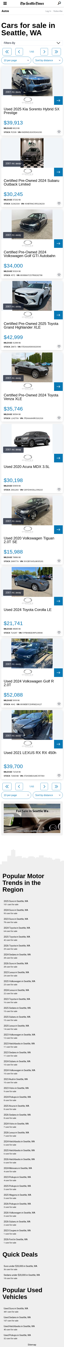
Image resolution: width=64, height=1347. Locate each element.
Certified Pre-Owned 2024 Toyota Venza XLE (31, 397)
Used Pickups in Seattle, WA (17, 1337)
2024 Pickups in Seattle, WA (17, 1098)
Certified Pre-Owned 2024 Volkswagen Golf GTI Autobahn (29, 254)
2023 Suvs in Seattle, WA (16, 920)
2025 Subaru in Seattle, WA (17, 1018)
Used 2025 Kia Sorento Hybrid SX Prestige (31, 111)
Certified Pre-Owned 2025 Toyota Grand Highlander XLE (31, 325)
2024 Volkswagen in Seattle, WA (19, 1072)
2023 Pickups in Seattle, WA (17, 1179)
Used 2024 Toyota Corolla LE (28, 610)
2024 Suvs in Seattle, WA (16, 912)
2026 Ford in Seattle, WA (16, 1241)
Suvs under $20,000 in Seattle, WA (20, 1268)
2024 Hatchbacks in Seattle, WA (19, 1143)
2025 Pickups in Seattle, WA (17, 1187)
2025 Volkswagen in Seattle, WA (19, 983)
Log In (48, 11)
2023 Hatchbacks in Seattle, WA (19, 1045)
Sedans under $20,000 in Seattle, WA (22, 1276)
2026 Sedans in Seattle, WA (17, 1116)
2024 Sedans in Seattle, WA (17, 956)
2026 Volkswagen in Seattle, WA (19, 1214)
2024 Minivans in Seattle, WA (18, 1170)
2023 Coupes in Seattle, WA (17, 1232)
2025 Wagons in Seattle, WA (17, 1196)
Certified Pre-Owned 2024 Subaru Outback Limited (31, 182)
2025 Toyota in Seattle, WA (17, 938)
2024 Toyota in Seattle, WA (17, 929)
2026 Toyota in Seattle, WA (17, 947)
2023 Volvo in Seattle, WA (16, 1090)
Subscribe (57, 11)
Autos (5, 11)
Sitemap (32, 1344)
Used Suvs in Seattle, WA (16, 1310)
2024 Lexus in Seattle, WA (16, 992)
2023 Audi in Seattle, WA (16, 1081)
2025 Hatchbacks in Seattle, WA (19, 1152)
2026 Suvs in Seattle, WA (16, 965)
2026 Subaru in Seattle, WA (17, 1223)
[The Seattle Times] (32, 3)
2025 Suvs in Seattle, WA (16, 903)
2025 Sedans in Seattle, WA (17, 1009)
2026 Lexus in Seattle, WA (16, 1134)
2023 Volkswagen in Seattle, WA (19, 1036)
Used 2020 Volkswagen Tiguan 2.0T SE (29, 540)
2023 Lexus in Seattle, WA (16, 974)
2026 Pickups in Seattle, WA (17, 1205)
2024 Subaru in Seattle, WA (17, 1063)
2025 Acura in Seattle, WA (16, 1107)
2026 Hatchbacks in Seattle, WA (19, 1161)
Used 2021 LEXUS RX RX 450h (30, 753)
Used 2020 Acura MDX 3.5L (27, 467)
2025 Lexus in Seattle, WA (16, 1027)
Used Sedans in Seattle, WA (17, 1319)
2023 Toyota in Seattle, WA (17, 1001)
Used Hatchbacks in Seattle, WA (19, 1328)
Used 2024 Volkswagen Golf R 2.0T (29, 683)
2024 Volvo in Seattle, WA (16, 1125)
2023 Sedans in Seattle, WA (17, 1054)
